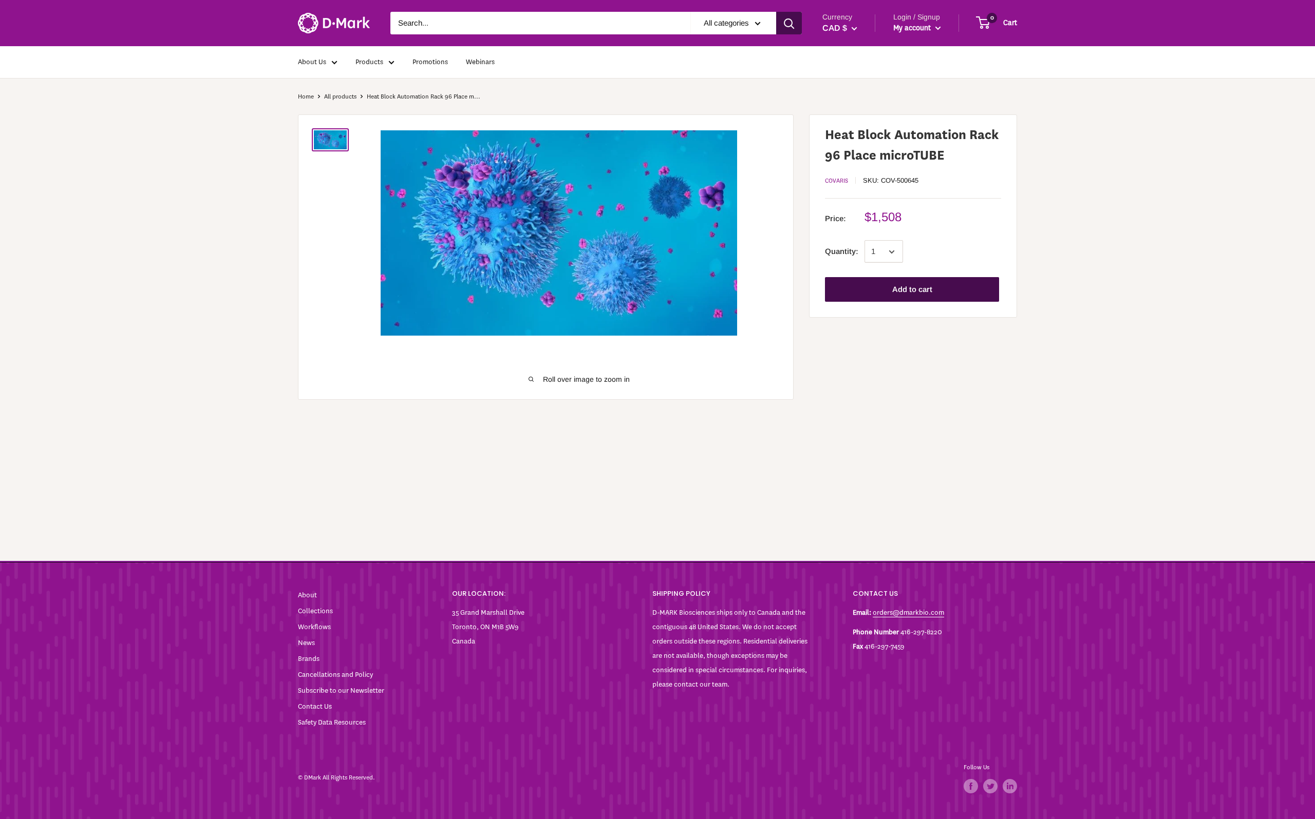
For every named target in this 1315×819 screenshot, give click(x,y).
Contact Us (315, 706)
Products (369, 62)
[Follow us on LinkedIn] (1010, 786)
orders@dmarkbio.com (908, 612)
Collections (315, 611)
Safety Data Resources (332, 722)
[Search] (789, 23)
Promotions (430, 62)
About (307, 595)
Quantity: (841, 251)
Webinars (480, 62)
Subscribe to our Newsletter (341, 690)
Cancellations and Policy (335, 674)
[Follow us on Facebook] (971, 786)
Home (306, 96)
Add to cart (912, 289)
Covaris (836, 181)
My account (913, 28)
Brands (309, 659)
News (306, 643)
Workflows (314, 627)
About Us (312, 62)
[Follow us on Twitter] (990, 786)
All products (340, 96)
